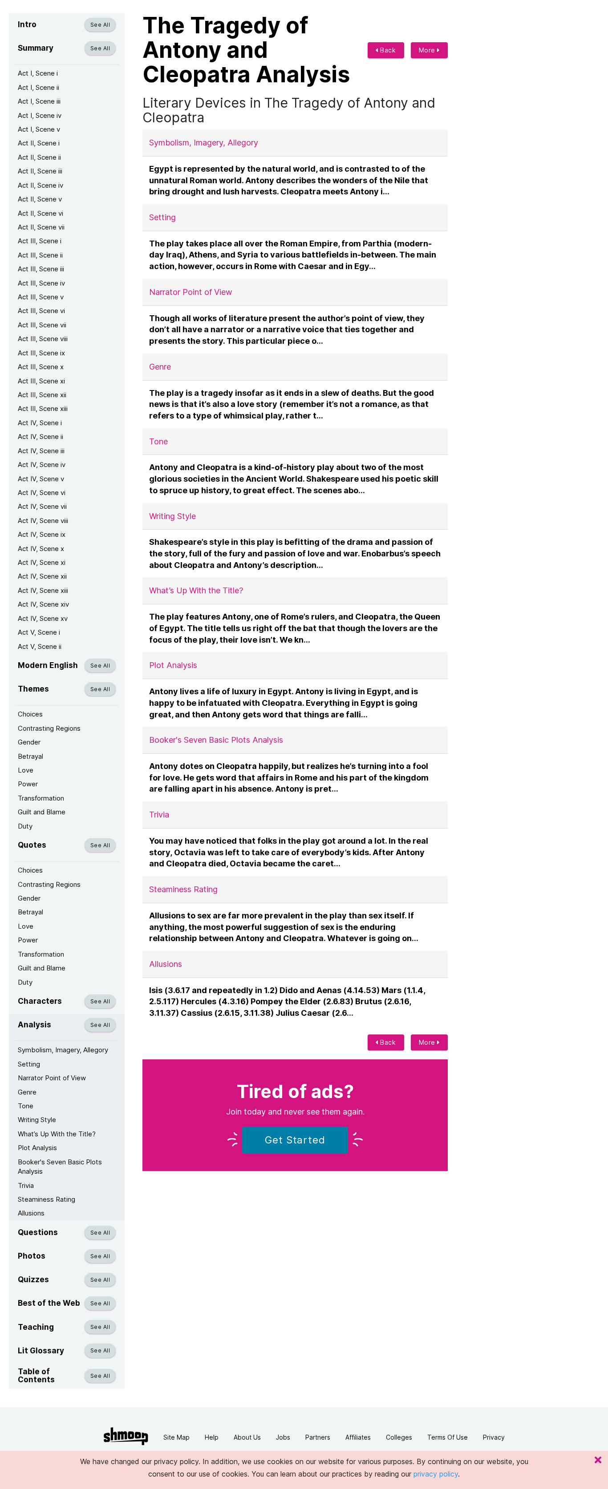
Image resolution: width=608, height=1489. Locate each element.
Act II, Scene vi (40, 213)
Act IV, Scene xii (42, 576)
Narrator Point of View (52, 1078)
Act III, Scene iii (41, 269)
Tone (25, 1106)
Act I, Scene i (38, 73)
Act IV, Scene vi (41, 492)
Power (28, 784)
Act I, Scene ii (38, 87)
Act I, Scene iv (39, 115)
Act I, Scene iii (39, 101)
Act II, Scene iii (40, 171)
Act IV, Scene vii (42, 506)
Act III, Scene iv (41, 283)
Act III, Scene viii (43, 338)
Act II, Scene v (40, 199)
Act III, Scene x (41, 366)
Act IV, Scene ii (40, 436)
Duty (25, 826)
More (428, 50)
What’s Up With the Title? (57, 1134)
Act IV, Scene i (40, 423)
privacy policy (435, 1473)
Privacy (494, 1437)
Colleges (399, 1437)
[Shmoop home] (126, 1436)
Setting (29, 1064)
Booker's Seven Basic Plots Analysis (60, 1166)
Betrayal (30, 756)
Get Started (295, 1140)
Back (387, 50)
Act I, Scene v (39, 129)
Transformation (41, 798)
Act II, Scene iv (40, 185)
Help (212, 1437)
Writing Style (37, 1119)
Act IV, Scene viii (43, 520)
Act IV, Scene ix (41, 534)
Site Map (176, 1437)
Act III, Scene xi (41, 381)
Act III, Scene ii (40, 255)
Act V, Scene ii (39, 646)
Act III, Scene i (39, 241)
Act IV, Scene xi (41, 562)
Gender (29, 742)
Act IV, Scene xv (43, 618)
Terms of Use (447, 1437)
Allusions (31, 1213)
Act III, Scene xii (42, 394)
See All (100, 24)
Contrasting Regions (49, 728)
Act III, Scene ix (41, 353)
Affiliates (358, 1437)
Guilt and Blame (41, 812)
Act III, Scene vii (42, 325)
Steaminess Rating (46, 1199)
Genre (27, 1092)
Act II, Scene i (39, 143)
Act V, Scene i (39, 632)
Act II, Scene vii (41, 227)
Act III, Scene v (41, 297)
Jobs (283, 1437)
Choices (30, 714)
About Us (247, 1437)
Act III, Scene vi (41, 310)
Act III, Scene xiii (43, 408)
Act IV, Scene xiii (43, 590)
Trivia (26, 1185)
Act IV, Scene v (41, 479)
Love (25, 770)
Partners (317, 1437)
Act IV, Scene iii (41, 451)
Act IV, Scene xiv (43, 604)
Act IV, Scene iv (41, 464)
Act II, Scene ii (39, 157)
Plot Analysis (37, 1147)
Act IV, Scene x (41, 548)
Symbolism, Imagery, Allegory (63, 1050)
